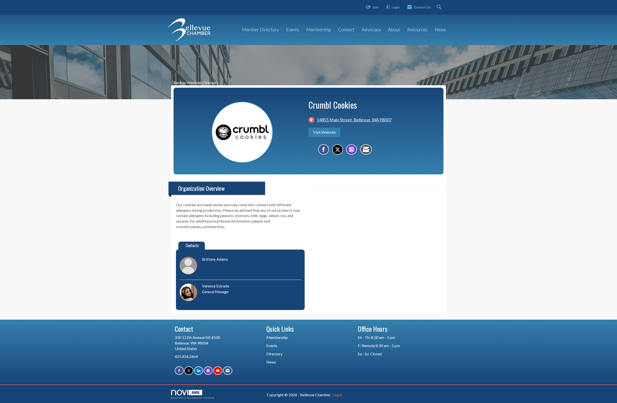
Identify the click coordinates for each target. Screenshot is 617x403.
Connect (346, 29)
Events (292, 29)
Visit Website (324, 132)
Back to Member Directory (196, 82)
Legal (337, 394)
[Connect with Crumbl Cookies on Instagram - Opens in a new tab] (351, 149)
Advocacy (371, 29)
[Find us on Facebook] (179, 370)
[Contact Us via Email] (227, 370)
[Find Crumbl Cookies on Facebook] (323, 149)
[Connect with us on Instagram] (208, 370)
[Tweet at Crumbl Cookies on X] (337, 149)
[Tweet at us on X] (188, 370)
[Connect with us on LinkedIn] (198, 370)
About (394, 29)
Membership (318, 29)
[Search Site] (440, 7)
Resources (417, 29)
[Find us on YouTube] (217, 370)
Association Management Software (193, 398)
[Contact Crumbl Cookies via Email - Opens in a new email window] (366, 149)
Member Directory (260, 29)
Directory (274, 353)
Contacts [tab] (192, 245)
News (440, 29)
